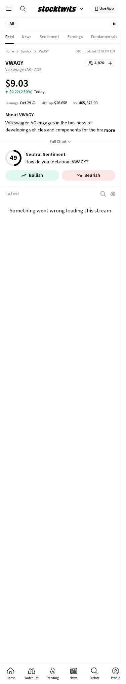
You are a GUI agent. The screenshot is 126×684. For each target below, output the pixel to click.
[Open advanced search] (103, 194)
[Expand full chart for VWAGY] (96, 84)
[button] (11, 24)
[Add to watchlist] (110, 63)
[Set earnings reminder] (34, 103)
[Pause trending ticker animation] (114, 24)
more (109, 130)
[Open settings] (113, 194)
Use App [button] (106, 8)
